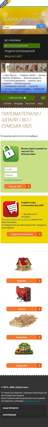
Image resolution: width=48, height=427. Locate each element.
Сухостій (33, 86)
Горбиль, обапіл (27, 75)
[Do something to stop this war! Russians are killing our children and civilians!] (5, 5)
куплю (7, 103)
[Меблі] (21, 68)
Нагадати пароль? (13, 180)
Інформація (9, 414)
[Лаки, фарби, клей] (17, 68)
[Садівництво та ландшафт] (40, 68)
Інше (24, 91)
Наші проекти (10, 408)
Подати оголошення (20, 51)
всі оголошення (16, 45)
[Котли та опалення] (35, 68)
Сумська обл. (16, 97)
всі (43, 97)
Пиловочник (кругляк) (15, 86)
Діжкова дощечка (32, 78)
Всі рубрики (13, 40)
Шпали (8, 88)
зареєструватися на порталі (17, 219)
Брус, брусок (10, 75)
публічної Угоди (31, 401)
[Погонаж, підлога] (12, 68)
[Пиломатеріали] (8, 68)
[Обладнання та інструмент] (44, 68)
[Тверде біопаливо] (31, 68)
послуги (30, 103)
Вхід (37, 14)
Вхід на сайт (13, 56)
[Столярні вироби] (3, 68)
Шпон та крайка (23, 88)
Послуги (14, 91)
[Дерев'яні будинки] (26, 68)
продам (18, 103)
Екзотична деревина (15, 80)
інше (40, 103)
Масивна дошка (22, 83)
